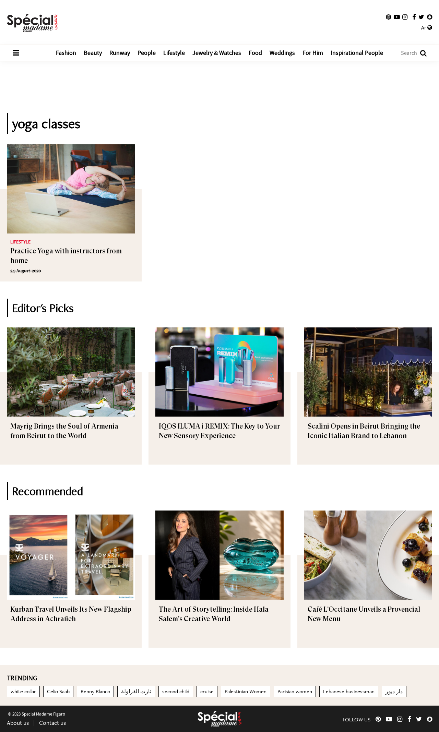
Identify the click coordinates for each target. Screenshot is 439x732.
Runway (119, 53)
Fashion (66, 53)
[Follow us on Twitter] (421, 17)
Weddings (282, 53)
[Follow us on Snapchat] (429, 17)
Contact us (52, 723)
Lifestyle (174, 53)
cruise (207, 691)
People (147, 53)
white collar (23, 691)
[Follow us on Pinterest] (388, 17)
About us (18, 723)
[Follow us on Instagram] (404, 17)
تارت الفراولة (136, 691)
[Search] (420, 53)
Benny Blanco (95, 691)
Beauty (93, 53)
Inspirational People (357, 53)
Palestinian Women (245, 691)
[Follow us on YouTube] (397, 17)
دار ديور (394, 691)
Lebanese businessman (349, 691)
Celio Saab (58, 691)
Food (255, 53)
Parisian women (294, 691)
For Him (312, 53)
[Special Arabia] (219, 719)
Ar (424, 27)
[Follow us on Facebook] (414, 17)
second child (175, 691)
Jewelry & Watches (216, 53)
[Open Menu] (15, 53)
